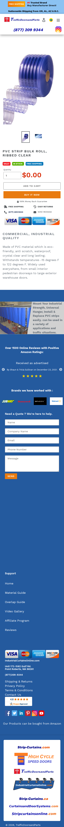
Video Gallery (14, 611)
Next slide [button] (60, 369)
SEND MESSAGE (45, 212)
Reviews (10, 630)
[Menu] (58, 19)
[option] (8, 408)
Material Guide (15, 592)
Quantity (7, 170)
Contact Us (13, 694)
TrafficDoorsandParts (28, 825)
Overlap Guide (15, 602)
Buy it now (32, 194)
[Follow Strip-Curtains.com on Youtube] (41, 715)
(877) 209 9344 (28, 30)
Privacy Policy (15, 686)
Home (9, 583)
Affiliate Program (17, 620)
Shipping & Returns (18, 681)
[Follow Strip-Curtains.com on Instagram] (35, 715)
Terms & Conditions (19, 690)
